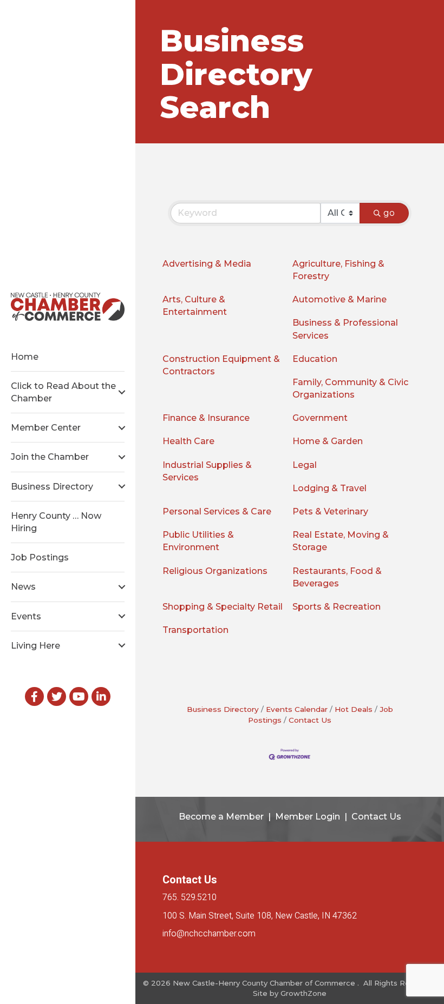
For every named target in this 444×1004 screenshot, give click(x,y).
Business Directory (52, 486)
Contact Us (310, 720)
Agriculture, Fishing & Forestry (338, 270)
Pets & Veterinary (330, 511)
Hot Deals (354, 709)
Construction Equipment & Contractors (221, 365)
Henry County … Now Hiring (56, 522)
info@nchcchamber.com (209, 933)
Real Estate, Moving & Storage (340, 541)
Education (314, 359)
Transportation (195, 630)
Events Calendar (297, 709)
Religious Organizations (214, 571)
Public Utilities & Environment (198, 541)
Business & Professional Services (345, 329)
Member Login (307, 816)
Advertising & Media (206, 264)
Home (24, 357)
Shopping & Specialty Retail (222, 607)
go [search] (389, 213)
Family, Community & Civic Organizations (350, 388)
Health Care (188, 441)
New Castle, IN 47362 (259, 915)
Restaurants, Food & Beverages (337, 577)
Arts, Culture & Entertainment (194, 305)
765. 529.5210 (189, 897)
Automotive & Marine (339, 299)
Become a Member (221, 816)
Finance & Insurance (206, 418)
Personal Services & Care (216, 511)
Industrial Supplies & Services (207, 471)
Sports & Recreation (336, 607)
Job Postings (40, 557)
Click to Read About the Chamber (63, 392)
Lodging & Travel (329, 488)
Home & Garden (327, 441)
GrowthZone (303, 993)
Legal (304, 465)
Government (320, 418)
